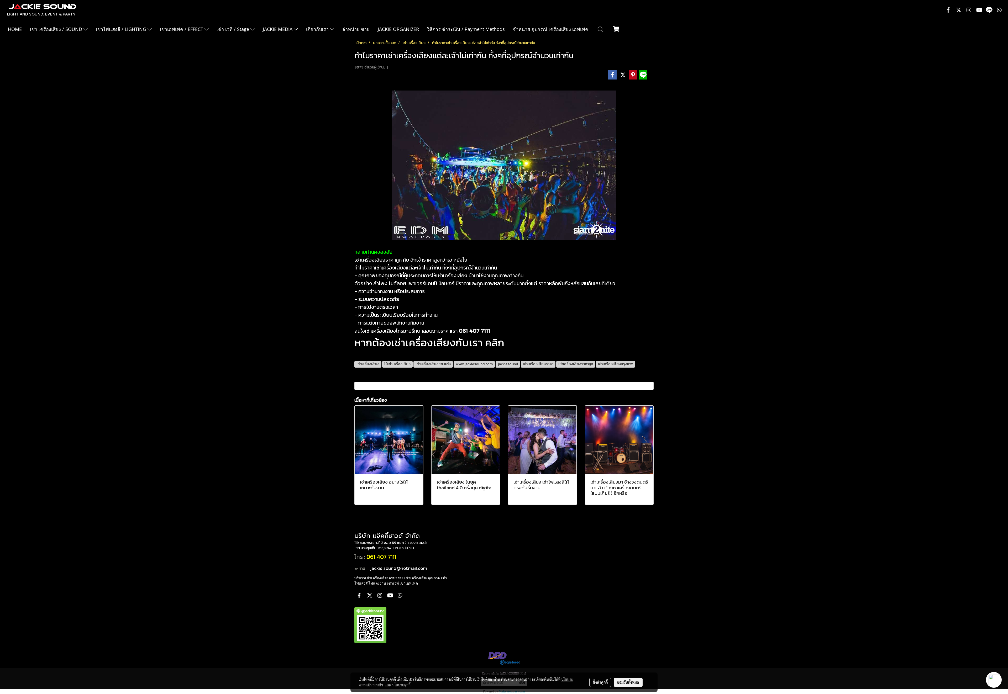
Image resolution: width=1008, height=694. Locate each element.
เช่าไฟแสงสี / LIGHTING (122, 29)
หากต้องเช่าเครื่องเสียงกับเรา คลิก (429, 343)
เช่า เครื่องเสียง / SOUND (56, 29)
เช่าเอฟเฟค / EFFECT (182, 29)
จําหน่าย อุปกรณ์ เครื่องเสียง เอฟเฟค (550, 29)
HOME (15, 29)
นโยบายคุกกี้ (401, 684)
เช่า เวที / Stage (233, 29)
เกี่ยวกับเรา (318, 29)
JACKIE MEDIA (278, 29)
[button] (600, 29)
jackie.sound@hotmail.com (398, 568)
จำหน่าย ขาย (356, 29)
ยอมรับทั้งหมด (628, 682)
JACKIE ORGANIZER (398, 29)
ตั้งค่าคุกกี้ (600, 682)
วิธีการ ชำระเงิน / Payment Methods (466, 29)
